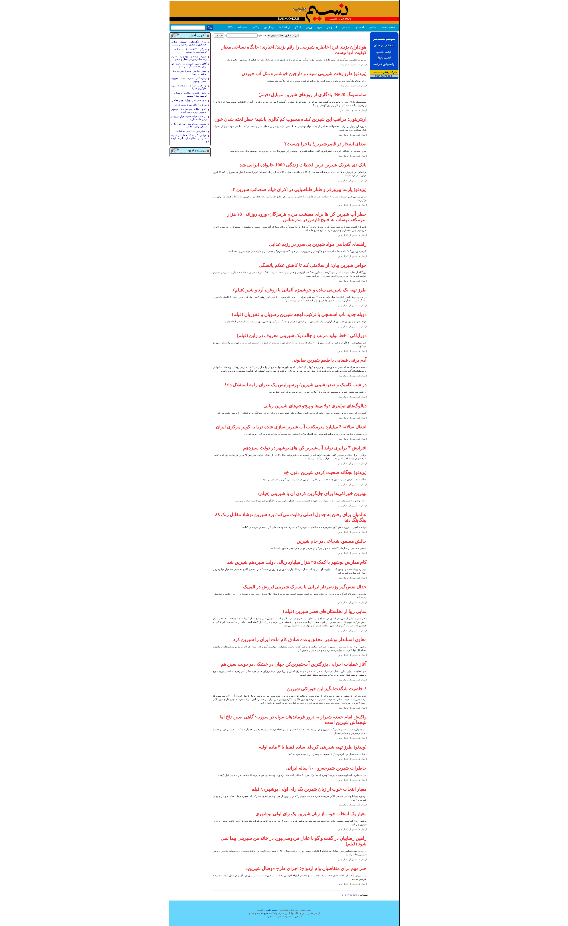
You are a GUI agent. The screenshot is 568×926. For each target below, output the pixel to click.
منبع (266, 913)
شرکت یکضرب (273, 916)
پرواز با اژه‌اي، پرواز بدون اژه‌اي (191, 104)
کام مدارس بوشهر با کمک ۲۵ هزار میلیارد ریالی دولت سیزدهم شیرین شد (297, 562)
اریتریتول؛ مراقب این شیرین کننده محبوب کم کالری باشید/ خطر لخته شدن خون (290, 119)
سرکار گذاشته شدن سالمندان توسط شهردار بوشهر (189, 50)
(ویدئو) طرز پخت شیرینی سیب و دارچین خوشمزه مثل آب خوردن (304, 73)
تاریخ (319, 27)
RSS (230, 27)
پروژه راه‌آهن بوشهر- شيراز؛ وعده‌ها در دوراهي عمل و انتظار (189, 57)
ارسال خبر (269, 27)
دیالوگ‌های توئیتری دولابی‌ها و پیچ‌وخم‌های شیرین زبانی (315, 405)
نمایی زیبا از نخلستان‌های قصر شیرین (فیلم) (325, 611)
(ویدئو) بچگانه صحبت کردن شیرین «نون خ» (325, 472)
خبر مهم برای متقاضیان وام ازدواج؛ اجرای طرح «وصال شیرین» (306, 868)
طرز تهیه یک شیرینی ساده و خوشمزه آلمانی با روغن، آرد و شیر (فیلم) (300, 289)
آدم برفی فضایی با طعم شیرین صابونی (329, 360)
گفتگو (298, 27)
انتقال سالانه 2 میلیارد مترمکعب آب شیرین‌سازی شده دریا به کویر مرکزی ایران (291, 426)
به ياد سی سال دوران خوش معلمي (189, 100)
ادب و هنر (332, 27)
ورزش (309, 27)
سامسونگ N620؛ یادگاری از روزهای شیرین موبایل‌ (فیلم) (312, 94)
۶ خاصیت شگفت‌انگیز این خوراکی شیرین (327, 688)
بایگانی (255, 27)
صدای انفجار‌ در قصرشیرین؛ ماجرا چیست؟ (325, 143)
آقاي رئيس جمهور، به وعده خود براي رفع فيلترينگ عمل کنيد (189, 65)
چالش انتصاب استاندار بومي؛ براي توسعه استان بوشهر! (189, 94)
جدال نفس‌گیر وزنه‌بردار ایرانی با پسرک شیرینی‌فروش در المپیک (305, 586)
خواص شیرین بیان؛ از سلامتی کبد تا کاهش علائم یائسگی (313, 265)
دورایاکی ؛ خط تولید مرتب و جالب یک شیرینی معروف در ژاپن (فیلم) (302, 335)
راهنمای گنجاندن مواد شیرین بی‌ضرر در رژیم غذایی (318, 244)
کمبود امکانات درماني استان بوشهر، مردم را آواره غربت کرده (189, 110)
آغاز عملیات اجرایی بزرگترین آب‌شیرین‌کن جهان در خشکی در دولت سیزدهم (294, 664)
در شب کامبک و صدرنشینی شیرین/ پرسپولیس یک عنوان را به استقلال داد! (296, 384)
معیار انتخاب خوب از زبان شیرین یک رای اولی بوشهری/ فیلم (309, 789)
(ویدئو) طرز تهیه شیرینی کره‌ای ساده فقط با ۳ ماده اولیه (313, 747)
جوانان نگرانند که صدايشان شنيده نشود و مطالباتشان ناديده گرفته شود (190, 138)
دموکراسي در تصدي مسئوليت (191, 131)
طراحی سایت (295, 916)
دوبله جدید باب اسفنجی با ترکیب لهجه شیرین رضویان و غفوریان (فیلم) (299, 314)
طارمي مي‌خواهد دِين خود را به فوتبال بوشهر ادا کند (189, 125)
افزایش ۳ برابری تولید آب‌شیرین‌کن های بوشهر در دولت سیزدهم (305, 447)
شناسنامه (242, 27)
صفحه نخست (388, 27)
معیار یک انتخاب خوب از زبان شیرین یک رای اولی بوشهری (311, 813)
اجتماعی (346, 27)
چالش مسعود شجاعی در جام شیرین (332, 541)
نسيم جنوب (271, 909)
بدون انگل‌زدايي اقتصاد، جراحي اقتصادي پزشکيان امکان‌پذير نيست (189, 43)
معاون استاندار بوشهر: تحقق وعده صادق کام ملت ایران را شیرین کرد (300, 639)
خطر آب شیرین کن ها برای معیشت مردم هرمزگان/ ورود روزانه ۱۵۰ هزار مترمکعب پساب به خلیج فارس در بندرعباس (297, 216)
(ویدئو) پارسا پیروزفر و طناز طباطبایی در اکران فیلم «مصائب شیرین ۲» (298, 189)
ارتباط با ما (284, 27)
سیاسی (372, 27)
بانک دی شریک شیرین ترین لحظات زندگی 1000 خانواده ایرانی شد (303, 165)
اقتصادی (359, 27)
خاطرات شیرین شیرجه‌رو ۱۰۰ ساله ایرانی (326, 768)
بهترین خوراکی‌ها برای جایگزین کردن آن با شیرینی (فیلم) (312, 493)
